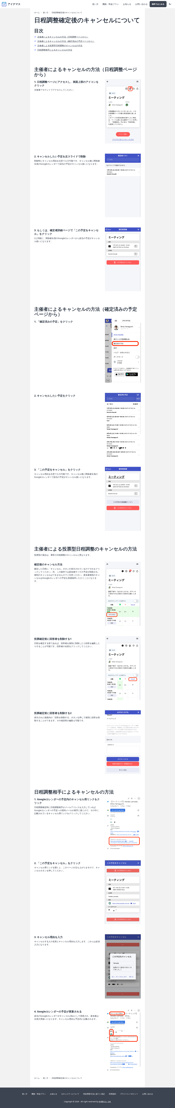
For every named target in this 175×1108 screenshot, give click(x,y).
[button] (170, 4)
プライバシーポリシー (129, 1094)
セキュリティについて (70, 1094)
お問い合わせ (141, 4)
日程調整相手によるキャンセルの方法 (54, 49)
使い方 (95, 4)
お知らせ (127, 4)
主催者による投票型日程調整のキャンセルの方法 (59, 45)
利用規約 (112, 1094)
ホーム (37, 12)
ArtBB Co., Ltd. (105, 1101)
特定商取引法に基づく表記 (94, 1094)
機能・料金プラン (110, 4)
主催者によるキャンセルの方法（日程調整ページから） (63, 36)
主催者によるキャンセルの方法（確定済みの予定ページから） (66, 41)
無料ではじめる (158, 4)
